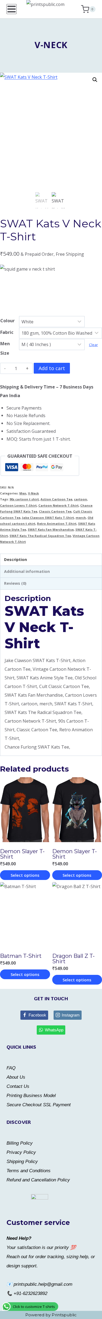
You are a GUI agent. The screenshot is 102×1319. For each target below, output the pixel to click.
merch (81, 518)
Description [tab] (15, 559)
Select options (25, 875)
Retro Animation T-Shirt (56, 523)
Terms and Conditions (29, 1170)
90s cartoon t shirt (24, 499)
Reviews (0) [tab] (15, 583)
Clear (93, 344)
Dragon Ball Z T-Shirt (73, 959)
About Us (16, 1077)
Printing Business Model (31, 1095)
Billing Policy (20, 1143)
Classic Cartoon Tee (55, 511)
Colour (7, 321)
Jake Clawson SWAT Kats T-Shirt (48, 518)
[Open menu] (12, 9)
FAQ (11, 1068)
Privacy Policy (21, 1152)
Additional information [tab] (27, 571)
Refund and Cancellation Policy (38, 1179)
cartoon (80, 499)
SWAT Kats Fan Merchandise (51, 529)
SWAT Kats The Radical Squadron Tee (40, 536)
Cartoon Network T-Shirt (58, 505)
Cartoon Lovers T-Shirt (18, 505)
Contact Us (18, 1086)
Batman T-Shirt (21, 956)
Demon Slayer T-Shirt (22, 854)
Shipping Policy (22, 1161)
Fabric (6, 332)
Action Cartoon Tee (56, 499)
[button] (95, 80)
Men (22, 493)
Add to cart (52, 368)
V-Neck (51, 45)
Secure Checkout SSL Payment (39, 1104)
